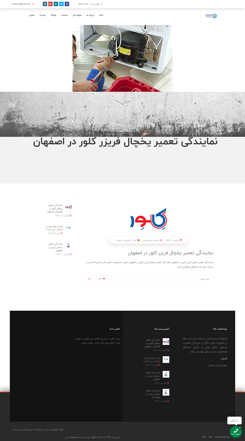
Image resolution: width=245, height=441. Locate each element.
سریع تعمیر (148, 240)
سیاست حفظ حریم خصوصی (222, 436)
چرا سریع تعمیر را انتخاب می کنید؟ (54, 228)
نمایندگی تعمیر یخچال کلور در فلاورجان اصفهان (55, 208)
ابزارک (210, 436)
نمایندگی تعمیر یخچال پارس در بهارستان (153, 393)
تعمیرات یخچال (123, 240)
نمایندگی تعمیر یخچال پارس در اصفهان (55, 247)
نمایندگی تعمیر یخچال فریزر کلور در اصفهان (170, 253)
